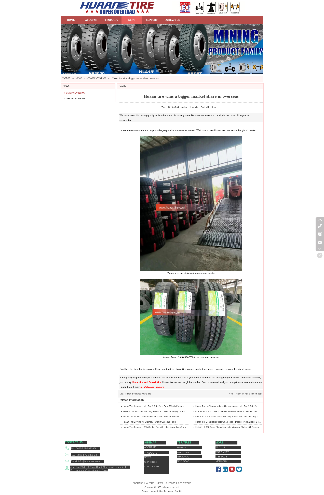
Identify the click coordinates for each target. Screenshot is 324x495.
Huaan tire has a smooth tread (249, 394)
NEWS (79, 78)
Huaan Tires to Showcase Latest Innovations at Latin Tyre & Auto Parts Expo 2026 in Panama (228, 406)
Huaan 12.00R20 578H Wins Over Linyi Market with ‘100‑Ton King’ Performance (228, 417)
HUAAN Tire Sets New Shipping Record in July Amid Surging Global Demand (155, 411)
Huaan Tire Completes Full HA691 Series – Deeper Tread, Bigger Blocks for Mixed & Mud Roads (228, 422)
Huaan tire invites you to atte (138, 394)
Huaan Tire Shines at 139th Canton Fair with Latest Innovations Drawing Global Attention (155, 427)
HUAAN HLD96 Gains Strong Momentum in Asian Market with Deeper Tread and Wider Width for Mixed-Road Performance (228, 427)
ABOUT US (138, 483)
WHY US (150, 483)
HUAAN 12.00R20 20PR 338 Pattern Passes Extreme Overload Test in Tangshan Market (228, 411)
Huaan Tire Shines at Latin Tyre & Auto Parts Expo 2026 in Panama (153, 406)
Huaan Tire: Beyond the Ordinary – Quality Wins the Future (149, 422)
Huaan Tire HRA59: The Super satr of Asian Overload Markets (151, 417)
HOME (66, 78)
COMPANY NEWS (96, 78)
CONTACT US (184, 483)
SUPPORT (170, 483)
